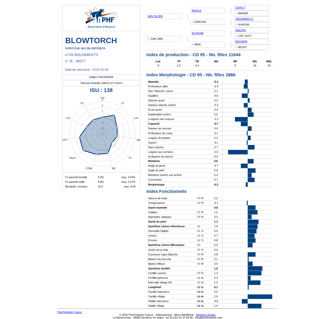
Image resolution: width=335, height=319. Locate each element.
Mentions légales (206, 314)
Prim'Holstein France (69, 312)
